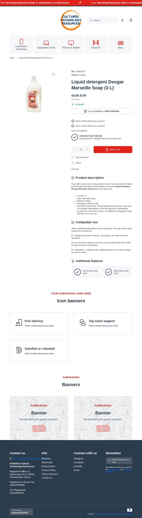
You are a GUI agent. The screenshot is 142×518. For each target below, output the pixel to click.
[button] (131, 20)
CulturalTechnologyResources (105, 514)
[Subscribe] (128, 460)
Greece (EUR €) (20, 513)
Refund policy (48, 466)
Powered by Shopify (124, 514)
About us (46, 458)
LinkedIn (78, 466)
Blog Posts (47, 462)
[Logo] (71, 20)
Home (12, 58)
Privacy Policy (49, 470)
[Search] (89, 20)
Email (76, 470)
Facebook (79, 462)
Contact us (47, 478)
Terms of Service (50, 474)
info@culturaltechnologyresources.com (31, 458)
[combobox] (102, 20)
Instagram (78, 458)
